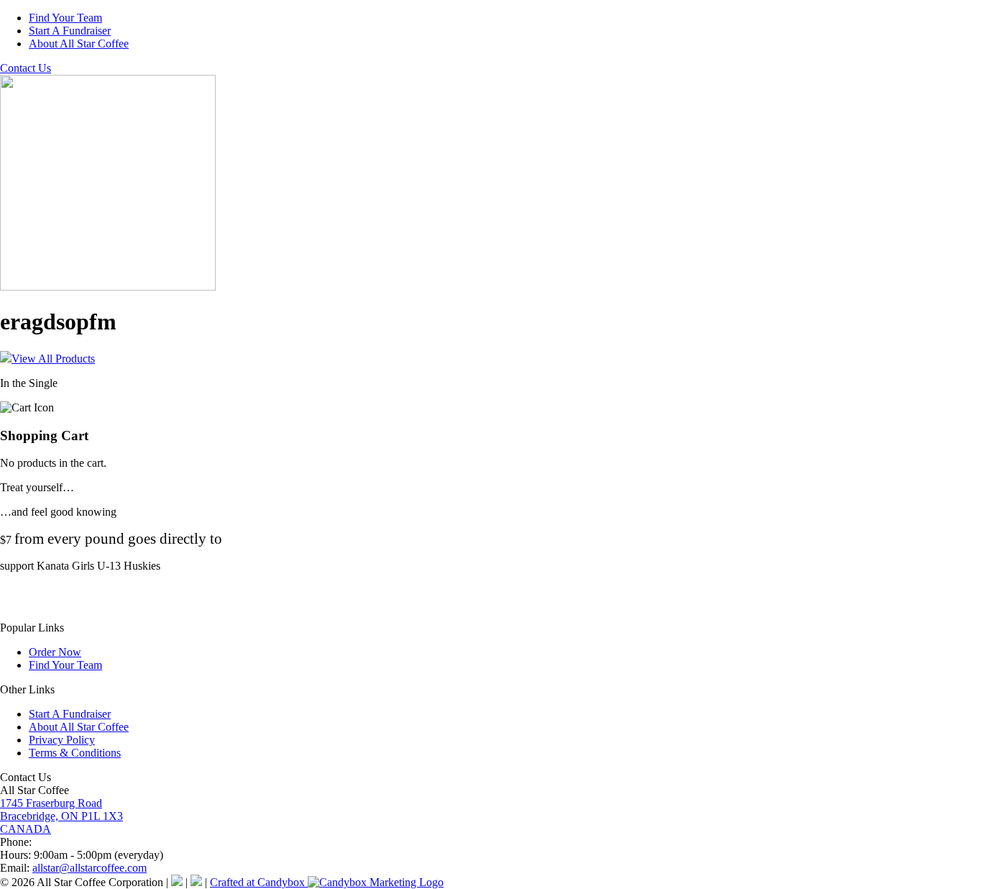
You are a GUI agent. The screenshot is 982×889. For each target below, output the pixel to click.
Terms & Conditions (75, 753)
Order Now (55, 652)
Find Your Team (65, 18)
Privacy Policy (62, 740)
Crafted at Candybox (259, 882)
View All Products (53, 358)
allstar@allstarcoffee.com (89, 868)
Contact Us (25, 68)
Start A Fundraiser (70, 30)
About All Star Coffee (79, 43)
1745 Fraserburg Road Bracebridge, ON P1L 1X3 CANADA (61, 816)
